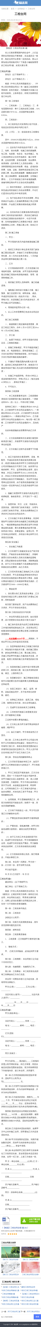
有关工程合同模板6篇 (10, 1297)
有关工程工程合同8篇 (29, 1290)
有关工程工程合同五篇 (29, 1304)
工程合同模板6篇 (8, 1294)
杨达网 (16, 1324)
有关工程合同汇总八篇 (29, 1301)
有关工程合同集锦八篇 (10, 1290)
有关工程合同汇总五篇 (10, 1304)
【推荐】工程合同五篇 (10, 1301)
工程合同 (31, 9)
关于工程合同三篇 (14, 1311)
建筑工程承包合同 (28, 1287)
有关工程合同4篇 (27, 1297)
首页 (12, 9)
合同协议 (21, 9)
